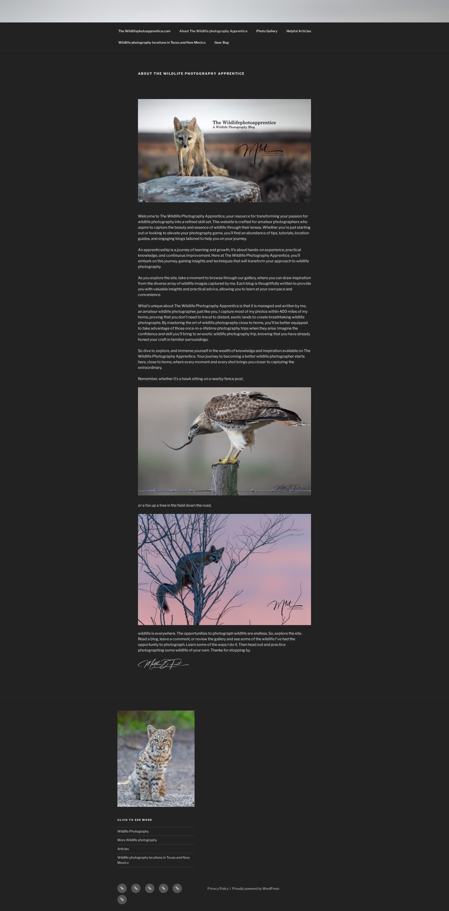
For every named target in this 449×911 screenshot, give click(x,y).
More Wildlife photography (137, 840)
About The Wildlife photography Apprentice (213, 31)
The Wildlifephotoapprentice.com (144, 31)
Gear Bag (221, 42)
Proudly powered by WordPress (255, 888)
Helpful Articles (298, 31)
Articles (123, 849)
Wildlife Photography (133, 831)
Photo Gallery (267, 31)
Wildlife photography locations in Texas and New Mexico (162, 42)
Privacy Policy (217, 888)
